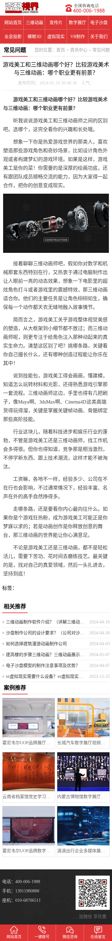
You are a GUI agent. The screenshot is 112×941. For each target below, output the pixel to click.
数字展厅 (77, 22)
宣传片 (56, 22)
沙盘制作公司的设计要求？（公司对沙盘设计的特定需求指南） (45, 633)
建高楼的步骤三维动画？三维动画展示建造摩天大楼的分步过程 (45, 654)
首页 (60, 50)
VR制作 (77, 36)
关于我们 (99, 36)
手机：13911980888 (20, 891)
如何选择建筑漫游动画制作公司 (36, 643)
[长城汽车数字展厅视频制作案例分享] (83, 717)
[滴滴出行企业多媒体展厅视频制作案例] (83, 825)
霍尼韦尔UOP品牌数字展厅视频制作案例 (28, 851)
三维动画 (34, 22)
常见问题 (101, 50)
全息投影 (13, 36)
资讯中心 (78, 50)
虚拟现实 (56, 36)
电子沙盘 (99, 22)
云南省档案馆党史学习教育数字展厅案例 (28, 796)
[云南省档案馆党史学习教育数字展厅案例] (28, 771)
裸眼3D (34, 36)
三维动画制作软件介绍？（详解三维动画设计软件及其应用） (45, 622)
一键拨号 (42, 937)
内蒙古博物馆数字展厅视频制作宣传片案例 (83, 796)
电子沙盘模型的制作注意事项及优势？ (43, 665)
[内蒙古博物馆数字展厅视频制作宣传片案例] (83, 771)
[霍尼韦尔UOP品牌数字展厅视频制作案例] (28, 825)
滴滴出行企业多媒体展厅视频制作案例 (83, 851)
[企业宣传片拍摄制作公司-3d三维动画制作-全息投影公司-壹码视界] (28, 7)
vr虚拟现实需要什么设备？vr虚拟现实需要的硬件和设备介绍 (45, 676)
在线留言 (98, 937)
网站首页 (13, 22)
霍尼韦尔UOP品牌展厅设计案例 (28, 742)
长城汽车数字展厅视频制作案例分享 (83, 742)
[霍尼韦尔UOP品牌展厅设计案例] (28, 717)
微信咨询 (70, 937)
